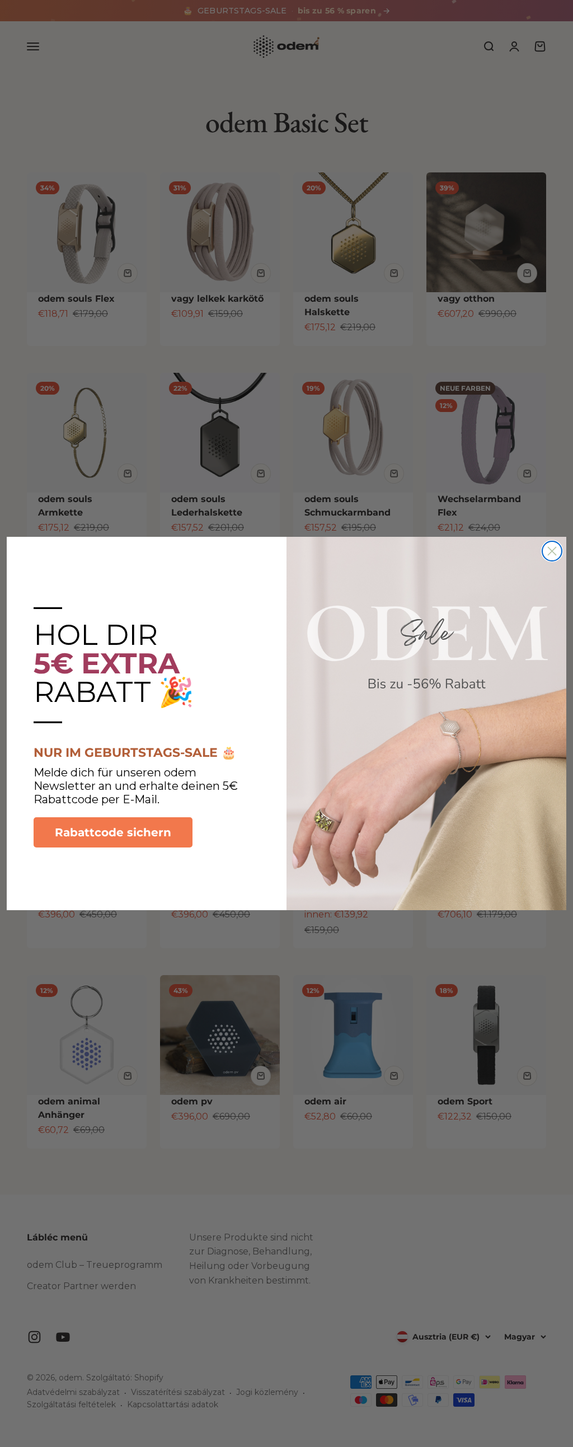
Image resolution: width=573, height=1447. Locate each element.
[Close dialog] (552, 551)
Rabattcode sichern (113, 832)
